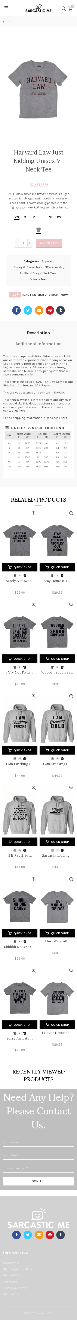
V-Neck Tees (38, 279)
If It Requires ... (19, 855)
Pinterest (50, 310)
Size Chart (10, 1281)
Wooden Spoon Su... (57, 672)
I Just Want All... (57, 941)
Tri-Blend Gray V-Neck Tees (38, 273)
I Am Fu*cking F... (20, 764)
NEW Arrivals (54, 267)
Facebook (16, 310)
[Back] (6, 21)
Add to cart (49, 243)
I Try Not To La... (19, 672)
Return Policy (12, 1275)
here (22, 410)
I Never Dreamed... (57, 1033)
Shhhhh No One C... (19, 947)
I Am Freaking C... (57, 764)
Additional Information (38, 343)
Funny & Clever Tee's (28, 267)
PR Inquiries (11, 1294)
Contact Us (11, 1263)
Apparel (46, 261)
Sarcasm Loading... (57, 855)
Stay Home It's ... (57, 581)
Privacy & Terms (14, 1288)
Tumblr (60, 310)
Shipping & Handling (17, 1269)
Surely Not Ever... (20, 581)
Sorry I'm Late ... (19, 1038)
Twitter (28, 310)
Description (38, 332)
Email (39, 310)
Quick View (33, 513)
